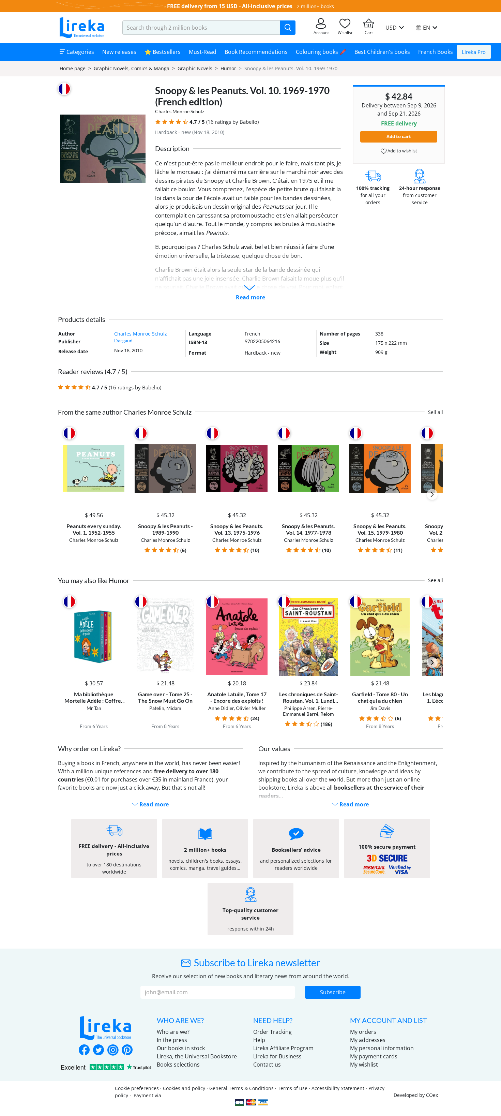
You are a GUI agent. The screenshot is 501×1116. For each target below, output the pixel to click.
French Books (435, 52)
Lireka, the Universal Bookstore (197, 1056)
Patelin (156, 708)
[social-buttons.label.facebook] (84, 1050)
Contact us (267, 1064)
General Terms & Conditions (241, 1088)
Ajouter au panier (93, 502)
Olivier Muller (251, 708)
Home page (73, 68)
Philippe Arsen (300, 708)
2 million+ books (315, 6)
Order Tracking (272, 1032)
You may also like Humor (94, 580)
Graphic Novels (195, 68)
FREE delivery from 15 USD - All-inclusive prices (229, 6)
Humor (228, 68)
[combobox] (201, 27)
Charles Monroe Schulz (179, 111)
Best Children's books (382, 52)
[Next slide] (432, 494)
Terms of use (292, 1088)
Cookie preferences (137, 1088)
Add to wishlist (401, 151)
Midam (173, 708)
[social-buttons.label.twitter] (98, 1050)
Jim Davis (380, 708)
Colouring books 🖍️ (321, 52)
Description (172, 148)
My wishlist (364, 1064)
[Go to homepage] (82, 28)
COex (432, 1095)
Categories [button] (79, 52)
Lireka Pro (474, 51)
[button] (158, 121)
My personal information (382, 1048)
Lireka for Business (277, 1056)
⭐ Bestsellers (163, 52)
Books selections (178, 1064)
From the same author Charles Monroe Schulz (125, 412)
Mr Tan (94, 708)
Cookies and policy (184, 1088)
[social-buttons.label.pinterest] (127, 1050)
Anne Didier (221, 708)
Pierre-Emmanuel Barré (308, 711)
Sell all (435, 412)
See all (435, 580)
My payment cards (373, 1056)
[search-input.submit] (287, 27)
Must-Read (202, 52)
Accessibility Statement (338, 1088)
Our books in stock (181, 1048)
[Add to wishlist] (118, 433)
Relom (327, 714)
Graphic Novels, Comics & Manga (131, 68)
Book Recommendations (256, 52)
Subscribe (333, 992)
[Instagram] (112, 1050)
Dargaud (123, 340)
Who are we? (173, 1032)
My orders (363, 1032)
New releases (119, 52)
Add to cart (398, 136)
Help (259, 1040)
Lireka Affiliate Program (283, 1048)
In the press (172, 1040)
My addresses (367, 1040)
